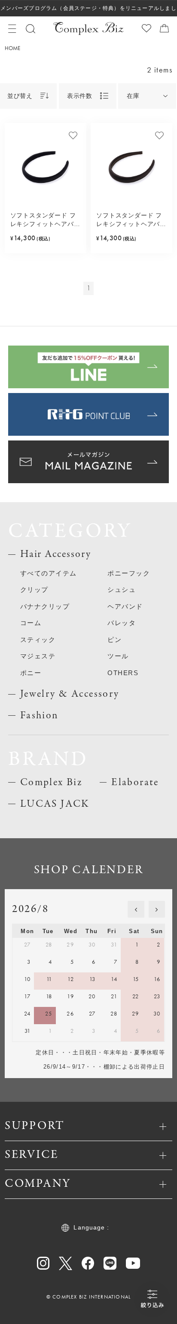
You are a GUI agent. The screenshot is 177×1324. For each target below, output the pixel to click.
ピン (114, 639)
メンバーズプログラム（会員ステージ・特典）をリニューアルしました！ (88, 10)
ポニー (31, 672)
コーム (31, 622)
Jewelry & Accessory (69, 694)
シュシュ (121, 589)
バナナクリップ (45, 606)
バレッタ (121, 622)
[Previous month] (136, 909)
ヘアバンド (125, 606)
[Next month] (157, 909)
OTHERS (122, 672)
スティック (38, 639)
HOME (12, 48)
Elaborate (135, 782)
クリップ (34, 589)
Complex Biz (51, 782)
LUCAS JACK (55, 804)
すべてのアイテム (48, 573)
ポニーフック (128, 573)
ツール (118, 656)
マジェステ (38, 656)
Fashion (39, 715)
